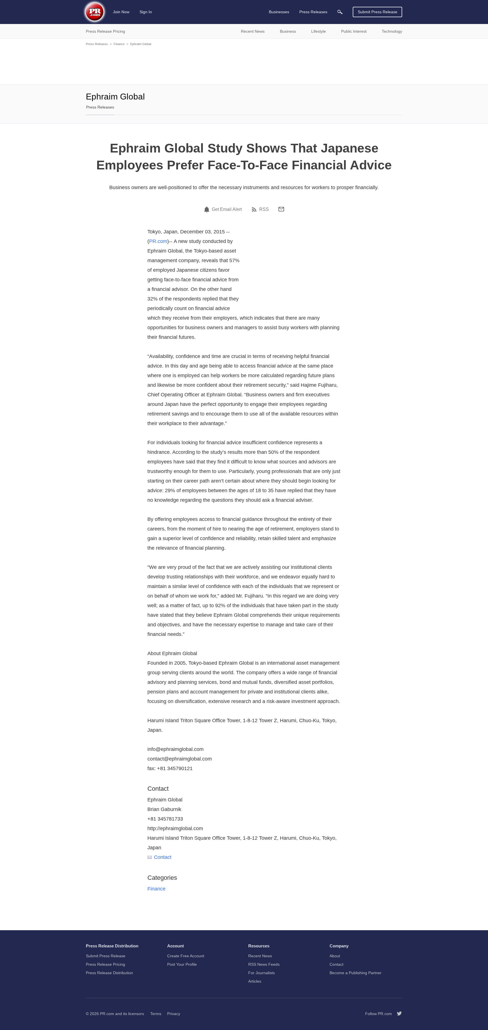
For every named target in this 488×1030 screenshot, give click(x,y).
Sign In (146, 12)
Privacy (173, 1014)
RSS (264, 209)
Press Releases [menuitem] (313, 12)
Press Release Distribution (109, 973)
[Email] (281, 209)
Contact (162, 857)
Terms (155, 1014)
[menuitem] (340, 12)
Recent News (260, 956)
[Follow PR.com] (397, 1014)
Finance (119, 44)
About (335, 956)
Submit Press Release (377, 12)
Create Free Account (185, 956)
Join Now (121, 12)
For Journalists (261, 973)
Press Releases (97, 44)
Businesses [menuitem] (279, 12)
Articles (254, 981)
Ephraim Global (140, 44)
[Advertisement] (244, 65)
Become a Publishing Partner (356, 973)
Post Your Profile (182, 964)
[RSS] (255, 209)
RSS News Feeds (264, 964)
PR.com (158, 241)
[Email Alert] (207, 209)
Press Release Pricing (105, 964)
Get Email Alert (227, 209)
